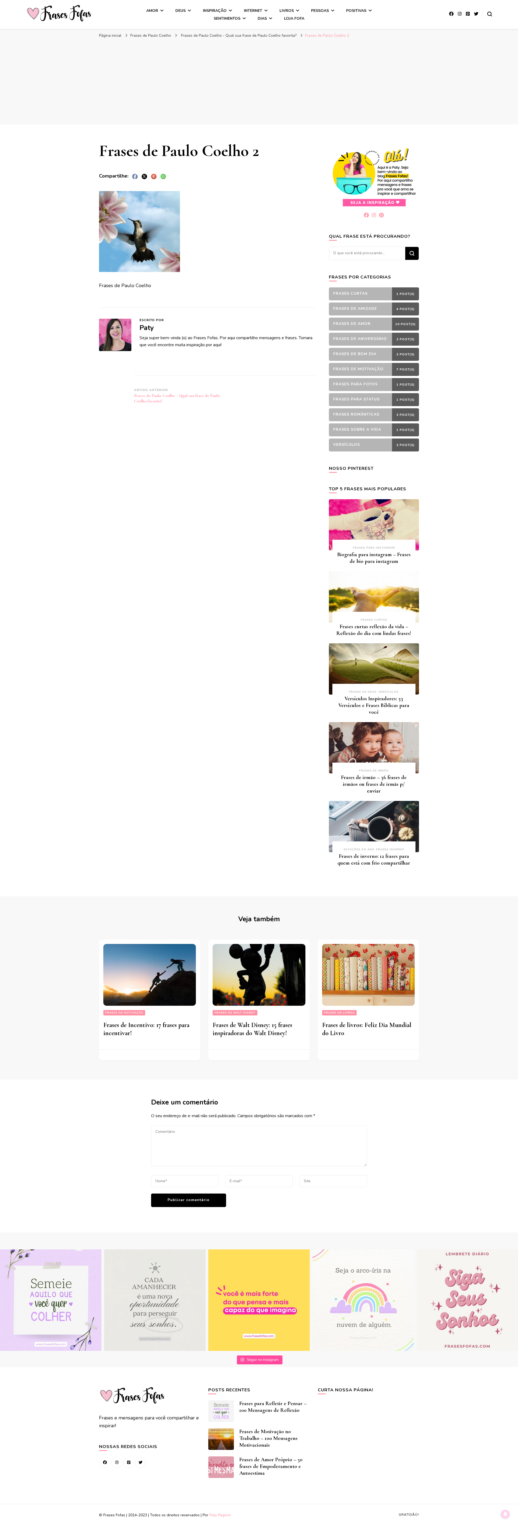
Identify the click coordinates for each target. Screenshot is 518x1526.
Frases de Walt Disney (234, 1013)
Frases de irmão (373, 771)
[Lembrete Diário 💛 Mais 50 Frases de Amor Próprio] (467, 1300)
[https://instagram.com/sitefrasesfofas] (116, 1462)
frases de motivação (124, 1013)
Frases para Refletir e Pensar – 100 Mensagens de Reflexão (272, 1406)
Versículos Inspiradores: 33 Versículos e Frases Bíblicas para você (373, 705)
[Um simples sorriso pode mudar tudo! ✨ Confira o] (363, 1300)
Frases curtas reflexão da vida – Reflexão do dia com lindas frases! (373, 630)
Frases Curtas (374, 620)
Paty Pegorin (220, 1515)
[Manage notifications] (505, 1514)
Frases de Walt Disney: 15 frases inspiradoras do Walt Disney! (252, 1029)
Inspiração (215, 10)
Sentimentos (227, 18)
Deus (180, 10)
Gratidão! (409, 1515)
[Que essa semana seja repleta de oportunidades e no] (155, 1300)
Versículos (388, 692)
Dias (262, 18)
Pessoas (320, 10)
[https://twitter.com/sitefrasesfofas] (140, 1462)
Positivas (356, 10)
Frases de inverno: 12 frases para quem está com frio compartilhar (374, 859)
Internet (253, 10)
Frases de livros (339, 1013)
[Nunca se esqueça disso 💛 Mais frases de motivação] (259, 1300)
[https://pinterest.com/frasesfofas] (128, 1462)
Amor (152, 10)
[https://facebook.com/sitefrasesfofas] (105, 1462)
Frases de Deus (363, 692)
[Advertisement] (259, 81)
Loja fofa (294, 18)
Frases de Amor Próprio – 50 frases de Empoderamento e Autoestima (270, 1466)
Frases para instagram (374, 548)
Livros (287, 10)
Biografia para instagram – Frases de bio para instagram (374, 558)
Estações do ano (359, 849)
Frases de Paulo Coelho (150, 35)
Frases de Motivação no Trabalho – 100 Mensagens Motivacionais (268, 1438)
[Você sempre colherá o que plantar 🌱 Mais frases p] (50, 1300)
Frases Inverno (390, 849)
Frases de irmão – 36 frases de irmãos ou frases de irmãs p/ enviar (374, 784)
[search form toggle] (489, 14)
